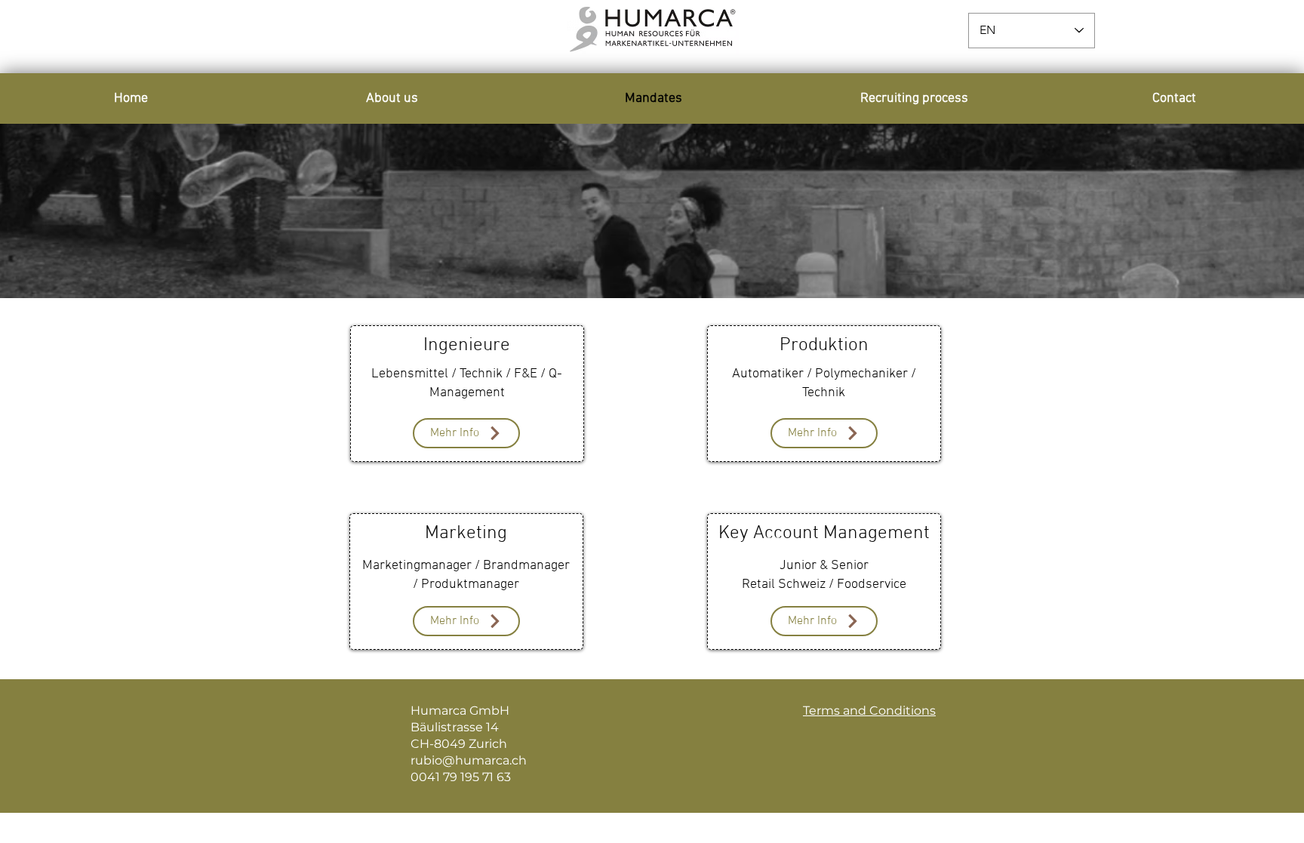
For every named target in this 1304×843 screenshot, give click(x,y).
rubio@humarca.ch (469, 760)
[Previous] (82, 210)
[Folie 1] (652, 260)
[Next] (1222, 210)
